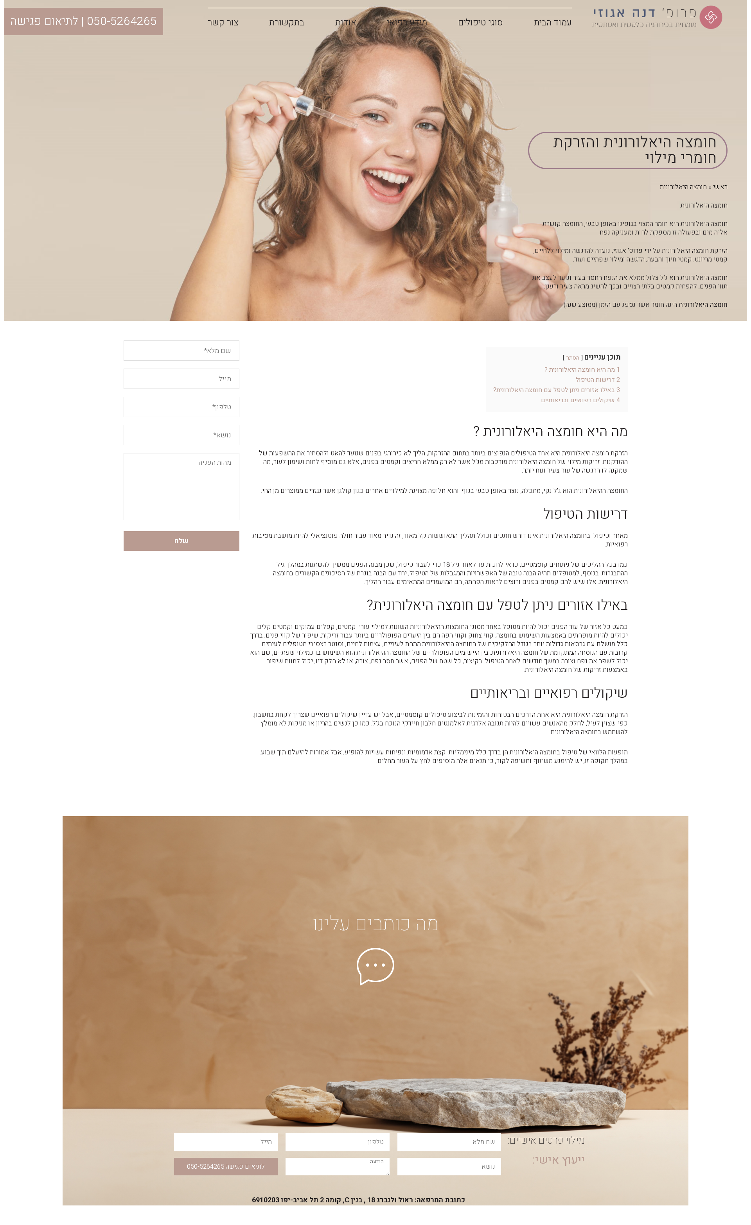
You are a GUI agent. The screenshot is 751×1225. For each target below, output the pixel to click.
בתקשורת (286, 22)
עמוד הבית (553, 22)
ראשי (720, 187)
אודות (345, 22)
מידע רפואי (407, 22)
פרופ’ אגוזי (628, 251)
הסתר (572, 358)
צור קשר (223, 22)
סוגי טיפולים (480, 22)
